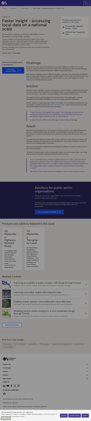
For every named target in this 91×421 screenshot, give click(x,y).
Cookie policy (5, 418)
